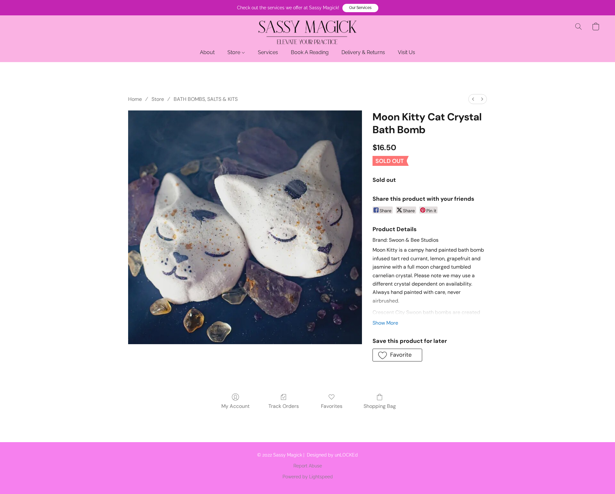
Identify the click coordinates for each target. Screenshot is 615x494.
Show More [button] (385, 323)
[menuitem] (473, 99)
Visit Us (406, 52)
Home (135, 99)
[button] (360, 8)
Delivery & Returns (363, 52)
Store (234, 52)
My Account (235, 406)
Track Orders (283, 406)
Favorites (331, 406)
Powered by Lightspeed (308, 476)
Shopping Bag (380, 406)
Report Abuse (307, 465)
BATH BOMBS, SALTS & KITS (206, 99)
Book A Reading (310, 52)
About (207, 52)
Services (268, 52)
